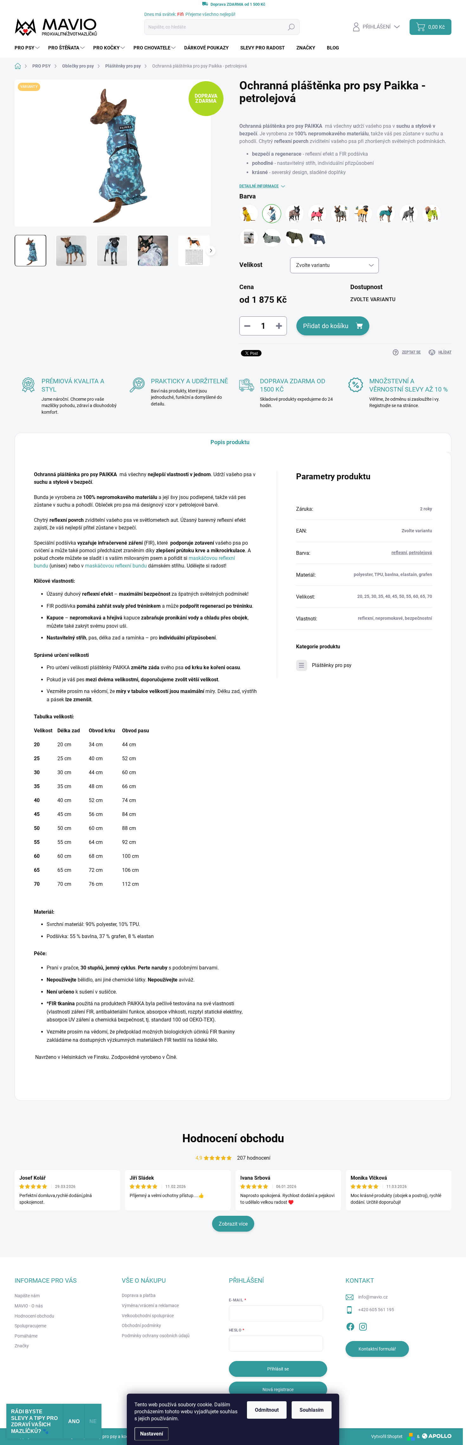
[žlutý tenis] (431, 214)
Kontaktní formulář (377, 1348)
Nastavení (151, 1434)
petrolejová (420, 552)
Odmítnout (267, 1410)
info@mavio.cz (373, 1296)
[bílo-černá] (248, 238)
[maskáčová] (340, 214)
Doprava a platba (139, 1295)
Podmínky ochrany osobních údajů (156, 1335)
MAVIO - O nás (29, 1305)
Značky (22, 1345)
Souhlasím (312, 1410)
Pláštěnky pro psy (332, 665)
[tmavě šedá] (408, 214)
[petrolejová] (271, 214)
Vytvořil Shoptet (387, 1436)
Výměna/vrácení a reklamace (150, 1305)
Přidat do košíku (325, 326)
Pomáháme (26, 1335)
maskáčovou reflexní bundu (116, 566)
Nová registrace (278, 1389)
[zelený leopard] (271, 238)
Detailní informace (259, 186)
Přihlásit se (278, 1368)
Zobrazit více (233, 1224)
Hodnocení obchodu (233, 1138)
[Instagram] (363, 1326)
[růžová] (317, 214)
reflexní (399, 552)
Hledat (291, 26)
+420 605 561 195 (376, 1309)
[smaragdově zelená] (385, 214)
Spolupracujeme (30, 1325)
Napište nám (27, 1295)
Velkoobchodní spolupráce (148, 1315)
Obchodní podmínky (141, 1325)
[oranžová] (362, 214)
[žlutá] (248, 214)
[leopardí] (294, 214)
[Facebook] (350, 1326)
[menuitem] (28, 48)
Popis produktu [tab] (229, 442)
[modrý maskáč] (317, 238)
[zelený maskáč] (294, 238)
